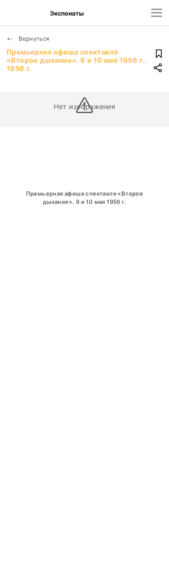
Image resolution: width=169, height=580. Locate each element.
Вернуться (33, 38)
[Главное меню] (156, 12)
